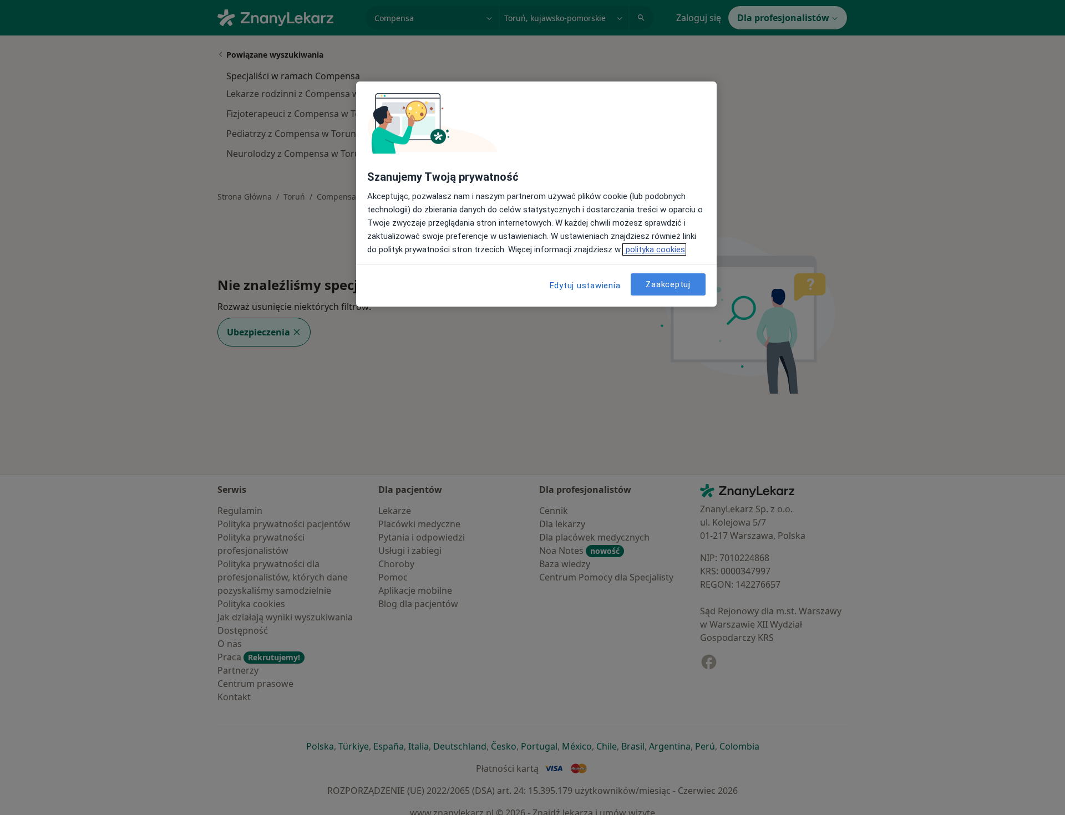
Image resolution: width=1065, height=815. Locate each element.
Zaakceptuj (668, 284)
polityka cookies (654, 249)
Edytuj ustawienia (585, 286)
